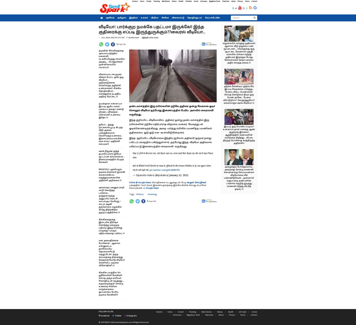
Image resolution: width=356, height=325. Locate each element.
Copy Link (122, 44)
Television (225, 1)
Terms (247, 1)
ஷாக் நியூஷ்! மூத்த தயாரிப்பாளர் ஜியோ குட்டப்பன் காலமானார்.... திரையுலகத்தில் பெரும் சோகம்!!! (112, 157)
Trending (156, 1)
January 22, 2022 (178, 175)
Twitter (118, 316)
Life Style (189, 1)
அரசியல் (110, 18)
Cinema (135, 1)
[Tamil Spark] (114, 8)
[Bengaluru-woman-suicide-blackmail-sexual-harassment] (239, 157)
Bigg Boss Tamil (214, 1)
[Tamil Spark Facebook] (233, 8)
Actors (196, 1)
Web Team (135, 38)
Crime (142, 1)
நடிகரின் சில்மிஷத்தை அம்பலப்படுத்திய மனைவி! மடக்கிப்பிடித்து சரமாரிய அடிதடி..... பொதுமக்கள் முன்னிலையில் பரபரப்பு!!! (112, 59)
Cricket (148, 1)
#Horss (140, 194)
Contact (254, 1)
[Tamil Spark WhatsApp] (247, 8)
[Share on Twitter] (107, 44)
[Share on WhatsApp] (101, 44)
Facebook (105, 316)
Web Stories (166, 1)
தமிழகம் (122, 18)
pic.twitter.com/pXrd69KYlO (165, 170)
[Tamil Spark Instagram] (244, 8)
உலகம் (144, 18)
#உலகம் (154, 38)
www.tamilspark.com (123, 322)
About (233, 1)
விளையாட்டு (178, 18)
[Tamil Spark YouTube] (240, 8)
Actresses (203, 1)
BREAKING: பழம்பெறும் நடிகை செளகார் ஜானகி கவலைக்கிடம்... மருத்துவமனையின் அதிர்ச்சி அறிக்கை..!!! (112, 175)
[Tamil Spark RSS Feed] (250, 8)
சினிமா (165, 18)
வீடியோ (154, 18)
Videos (174, 1)
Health (181, 1)
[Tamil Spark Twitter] (236, 8)
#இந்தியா (146, 38)
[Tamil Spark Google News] (255, 8)
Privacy (240, 1)
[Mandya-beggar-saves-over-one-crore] (239, 34)
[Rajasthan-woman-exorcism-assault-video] (239, 77)
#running (152, 194)
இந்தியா (133, 18)
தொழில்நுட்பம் (194, 18)
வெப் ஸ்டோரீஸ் (212, 18)
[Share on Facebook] (113, 44)
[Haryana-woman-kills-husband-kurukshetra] (239, 117)
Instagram (131, 316)
